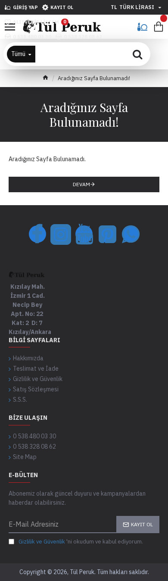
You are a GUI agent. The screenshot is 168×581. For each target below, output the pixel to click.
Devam (81, 184)
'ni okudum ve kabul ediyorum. (81, 541)
